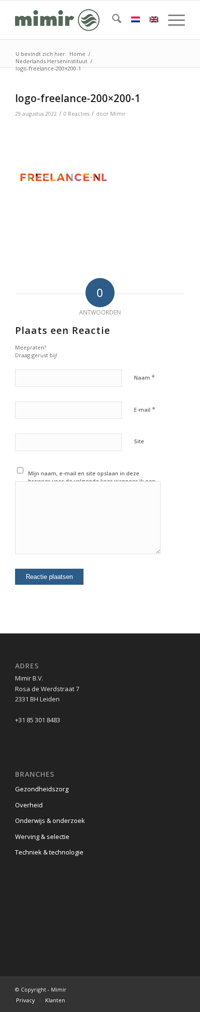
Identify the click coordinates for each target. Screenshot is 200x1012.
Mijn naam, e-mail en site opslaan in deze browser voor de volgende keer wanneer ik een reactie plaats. (91, 481)
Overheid (29, 805)
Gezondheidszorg (41, 789)
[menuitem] (111, 19)
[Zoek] (111, 19)
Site (139, 441)
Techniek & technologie (49, 852)
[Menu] (171, 19)
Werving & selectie (42, 836)
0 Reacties (76, 113)
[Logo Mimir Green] (83, 19)
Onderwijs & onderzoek (50, 820)
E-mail (144, 409)
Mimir (118, 113)
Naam (144, 377)
